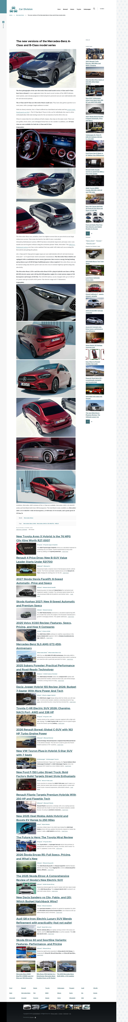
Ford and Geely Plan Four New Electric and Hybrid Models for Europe (94, 227)
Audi (39, 927)
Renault (40, 566)
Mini (82, 998)
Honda (95, 993)
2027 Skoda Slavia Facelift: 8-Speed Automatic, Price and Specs (94, 118)
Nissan (59, 993)
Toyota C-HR (48, 716)
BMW (46, 993)
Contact (102, 8)
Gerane (99, 240)
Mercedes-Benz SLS (55, 652)
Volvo (39, 631)
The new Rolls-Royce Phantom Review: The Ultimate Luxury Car (93, 415)
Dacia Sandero (47, 905)
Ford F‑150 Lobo (48, 780)
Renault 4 (47, 566)
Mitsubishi (72, 998)
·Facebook (65, 1013)
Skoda (40, 587)
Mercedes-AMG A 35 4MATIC (45, 523)
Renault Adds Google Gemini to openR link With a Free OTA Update (95, 171)
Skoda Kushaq (47, 610)
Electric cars (91, 243)
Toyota (40, 544)
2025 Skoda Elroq (48, 884)
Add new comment (21, 529)
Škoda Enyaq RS (48, 863)
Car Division (26, 9)
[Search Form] (94, 9)
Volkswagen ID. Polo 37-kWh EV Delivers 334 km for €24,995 (94, 137)
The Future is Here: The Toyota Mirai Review (44, 837)
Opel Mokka (46, 824)
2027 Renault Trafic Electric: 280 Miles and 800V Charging (93, 63)
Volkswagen (41, 759)
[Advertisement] (56, 27)
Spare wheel (90, 240)
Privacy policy (54, 1013)
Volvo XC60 (46, 631)
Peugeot (71, 988)
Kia (82, 993)
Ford (39, 780)
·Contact (60, 1013)
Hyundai (23, 998)
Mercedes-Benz (20, 15)
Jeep (94, 998)
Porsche (35, 998)
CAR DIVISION (36, 1013)
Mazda (47, 998)
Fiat (34, 993)
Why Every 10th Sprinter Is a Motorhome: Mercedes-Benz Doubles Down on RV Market (46, 976)
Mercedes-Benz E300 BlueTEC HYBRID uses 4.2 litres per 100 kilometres (24, 976)
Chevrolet (12, 998)
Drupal (31, 1017)
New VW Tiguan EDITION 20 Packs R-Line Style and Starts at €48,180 (94, 208)
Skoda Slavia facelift (49, 587)
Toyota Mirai (47, 841)
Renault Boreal (48, 738)
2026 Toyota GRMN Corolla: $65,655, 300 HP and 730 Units (94, 190)
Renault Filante (48, 803)
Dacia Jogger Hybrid (49, 695)
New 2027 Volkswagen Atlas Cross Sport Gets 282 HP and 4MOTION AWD (94, 100)
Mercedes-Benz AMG (29, 523)
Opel (39, 824)
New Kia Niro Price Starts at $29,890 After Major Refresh (95, 82)
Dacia (39, 695)
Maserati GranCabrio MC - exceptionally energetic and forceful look (94, 380)
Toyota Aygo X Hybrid (50, 544)
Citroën (95, 988)
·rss (70, 1013)
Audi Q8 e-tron (47, 927)
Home (10, 15)
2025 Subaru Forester (50, 674)
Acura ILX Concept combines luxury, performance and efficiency (94, 329)
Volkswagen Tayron (53, 759)
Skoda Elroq (47, 948)
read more (65, 551)
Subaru (40, 674)
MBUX (57, 523)
